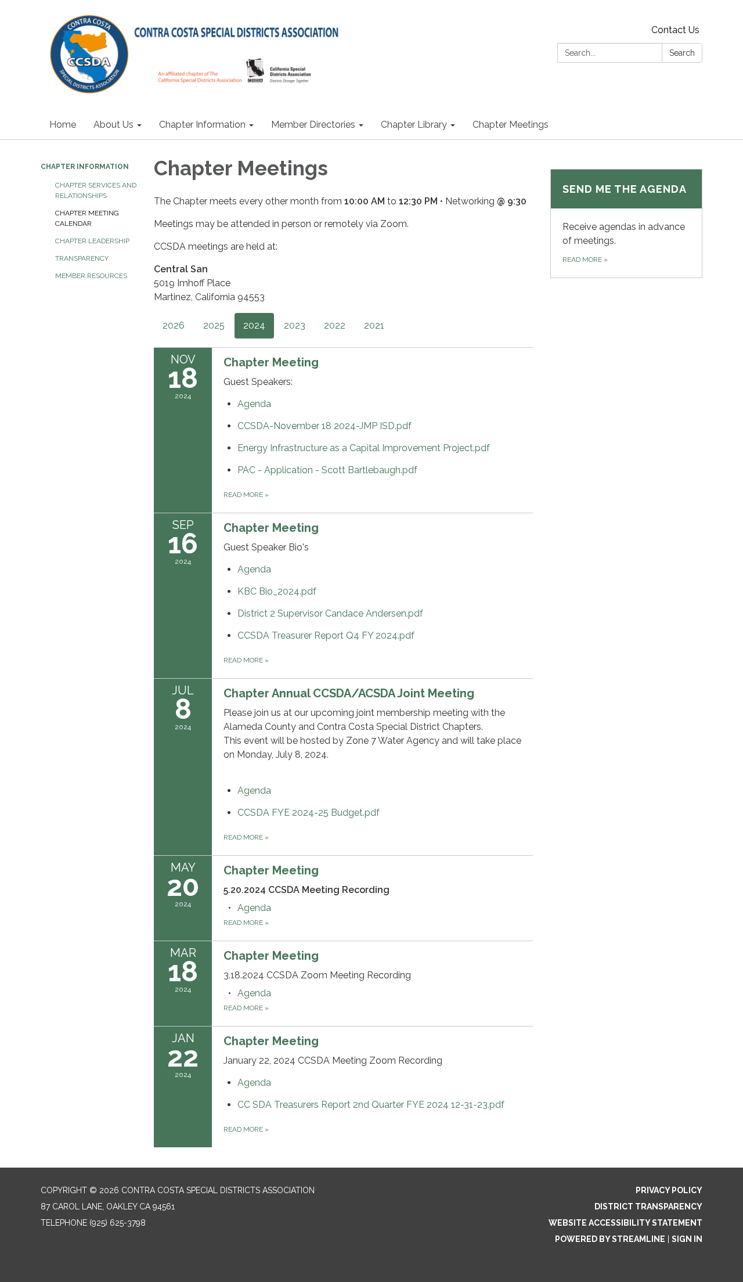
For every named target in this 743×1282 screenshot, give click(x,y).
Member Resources (91, 276)
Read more (246, 495)
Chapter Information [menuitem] (202, 124)
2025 (214, 325)
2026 (174, 325)
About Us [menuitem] (113, 124)
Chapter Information (85, 167)
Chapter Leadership (92, 241)
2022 (334, 325)
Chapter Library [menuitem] (414, 124)
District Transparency (648, 1206)
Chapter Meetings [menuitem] (511, 124)
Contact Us (675, 29)
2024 (254, 325)
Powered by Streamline (610, 1239)
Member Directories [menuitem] (313, 124)
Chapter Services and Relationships (95, 190)
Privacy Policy (669, 1190)
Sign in (687, 1239)
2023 (294, 325)
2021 (374, 325)
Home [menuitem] (62, 124)
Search (682, 52)
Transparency (82, 258)
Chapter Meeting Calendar (87, 218)
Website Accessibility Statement (625, 1222)
